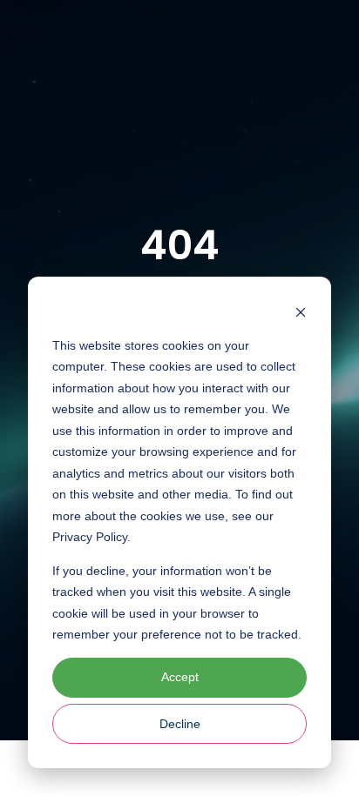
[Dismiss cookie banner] (301, 312)
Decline (179, 724)
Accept (180, 677)
